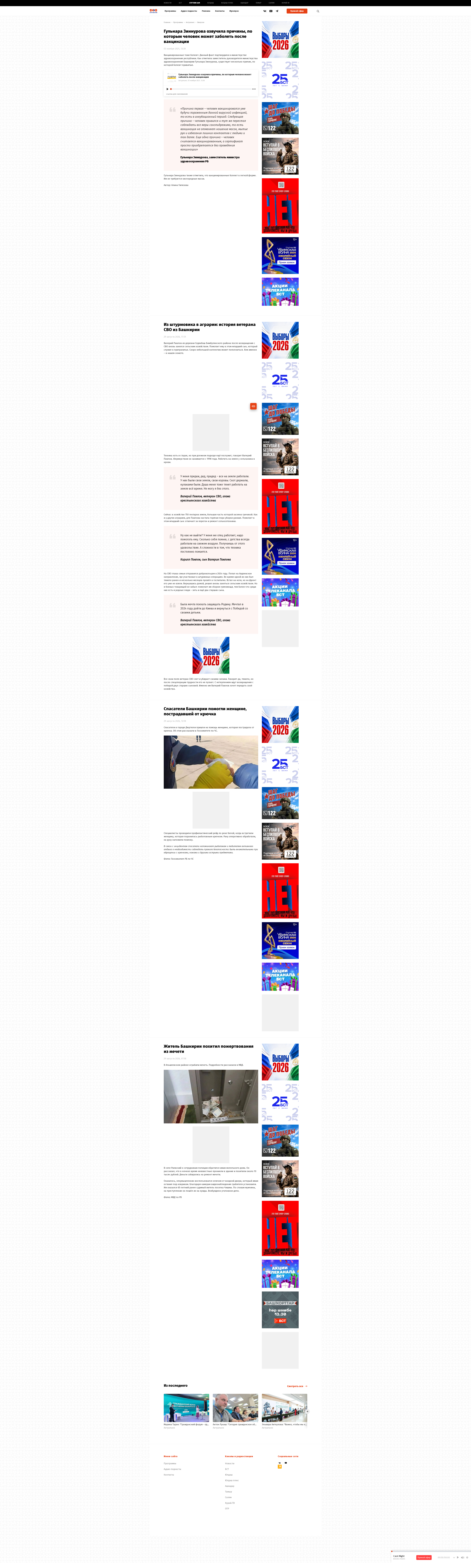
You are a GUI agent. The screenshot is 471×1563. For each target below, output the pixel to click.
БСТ (180, 3)
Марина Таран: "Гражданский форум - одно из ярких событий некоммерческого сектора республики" (186, 1311)
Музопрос (234, 11)
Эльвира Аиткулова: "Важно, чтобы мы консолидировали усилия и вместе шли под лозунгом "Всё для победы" (284, 1311)
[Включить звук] (253, 406)
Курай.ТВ (285, 3)
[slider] (210, 89)
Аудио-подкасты (189, 11)
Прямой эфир (297, 11)
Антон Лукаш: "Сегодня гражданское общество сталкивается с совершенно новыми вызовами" (235, 1311)
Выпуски (200, 22)
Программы (170, 11)
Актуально (190, 22)
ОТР (227, 1395)
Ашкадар (244, 3)
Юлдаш (210, 3)
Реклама (206, 11)
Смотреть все (295, 1272)
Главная (167, 22)
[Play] (458, 1557)
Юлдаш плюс (227, 3)
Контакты (220, 11)
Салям (271, 3)
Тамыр (258, 3)
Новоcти (167, 3)
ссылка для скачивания (177, 94)
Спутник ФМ (194, 3)
